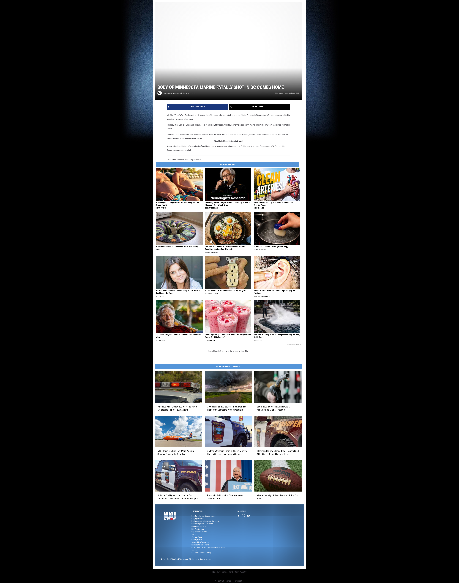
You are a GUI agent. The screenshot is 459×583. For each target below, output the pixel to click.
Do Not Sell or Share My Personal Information (208, 547)
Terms (193, 534)
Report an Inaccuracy (199, 532)
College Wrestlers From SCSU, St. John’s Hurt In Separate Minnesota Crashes (227, 453)
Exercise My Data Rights (200, 545)
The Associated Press (169, 93)
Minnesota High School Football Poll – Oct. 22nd (278, 497)
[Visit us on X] (244, 515)
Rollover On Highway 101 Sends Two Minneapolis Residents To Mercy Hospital (177, 497)
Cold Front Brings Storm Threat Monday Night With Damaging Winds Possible (226, 408)
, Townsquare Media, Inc (188, 559)
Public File (195, 524)
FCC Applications (197, 529)
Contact (194, 550)
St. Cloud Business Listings (201, 553)
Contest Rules (196, 537)
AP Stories (181, 160)
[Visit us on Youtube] (249, 515)
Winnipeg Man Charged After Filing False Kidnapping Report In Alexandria (177, 408)
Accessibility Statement (200, 542)
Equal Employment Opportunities (203, 516)
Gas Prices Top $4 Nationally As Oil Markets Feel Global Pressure (274, 408)
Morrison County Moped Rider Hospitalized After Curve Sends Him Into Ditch (278, 453)
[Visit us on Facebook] (239, 515)
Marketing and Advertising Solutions (205, 521)
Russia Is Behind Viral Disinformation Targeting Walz (225, 497)
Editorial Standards (198, 526)
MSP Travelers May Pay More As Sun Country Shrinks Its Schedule (175, 453)
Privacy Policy (196, 540)
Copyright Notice (197, 519)
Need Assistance (206, 524)
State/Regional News (193, 160)
